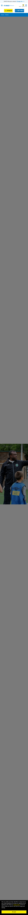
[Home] (9, 6)
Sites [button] (26, 6)
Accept (14, 911)
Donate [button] (23, 6)
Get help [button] (19, 11)
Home (2, 14)
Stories (7, 14)
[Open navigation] (2, 6)
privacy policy (17, 904)
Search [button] (20, 6)
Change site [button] (20, 1)
